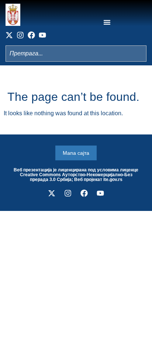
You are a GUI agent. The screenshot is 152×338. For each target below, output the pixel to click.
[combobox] (76, 53)
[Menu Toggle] (107, 22)
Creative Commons (40, 174)
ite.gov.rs (112, 179)
